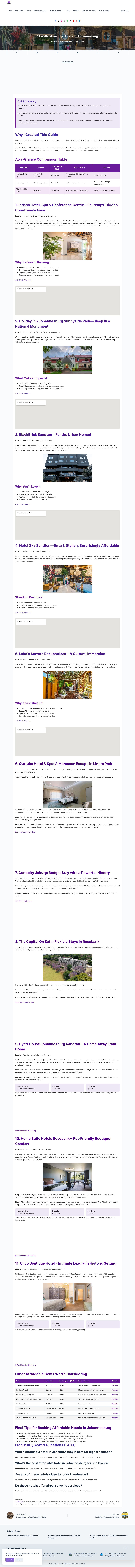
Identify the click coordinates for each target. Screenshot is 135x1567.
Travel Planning (55, 11)
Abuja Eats (19, 11)
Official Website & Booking (25, 1131)
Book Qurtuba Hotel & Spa (25, 832)
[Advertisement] (67, 79)
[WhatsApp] (67, 21)
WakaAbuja (19, 1502)
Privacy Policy (104, 11)
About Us (76, 11)
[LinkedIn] (79, 21)
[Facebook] (55, 21)
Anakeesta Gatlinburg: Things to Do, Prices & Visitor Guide (85, 1554)
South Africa (79, 41)
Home (10, 11)
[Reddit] (98, 52)
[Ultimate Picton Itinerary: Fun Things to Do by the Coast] (101, 1554)
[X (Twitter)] (58, 21)
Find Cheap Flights (89, 11)
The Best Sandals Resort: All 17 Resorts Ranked (54, 1554)
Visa (68, 11)
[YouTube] (73, 21)
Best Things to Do (40, 11)
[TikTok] (64, 21)
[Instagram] (61, 21)
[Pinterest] (76, 21)
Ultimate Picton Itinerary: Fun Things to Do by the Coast (115, 1554)
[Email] (70, 21)
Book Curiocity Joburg (23, 901)
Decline (19, 1560)
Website (115, 1385)
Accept (9, 1560)
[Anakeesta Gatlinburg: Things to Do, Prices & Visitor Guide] (70, 1554)
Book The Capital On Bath (24, 1002)
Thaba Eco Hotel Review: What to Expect (22, 1536)
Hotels (28, 11)
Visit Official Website (22, 280)
